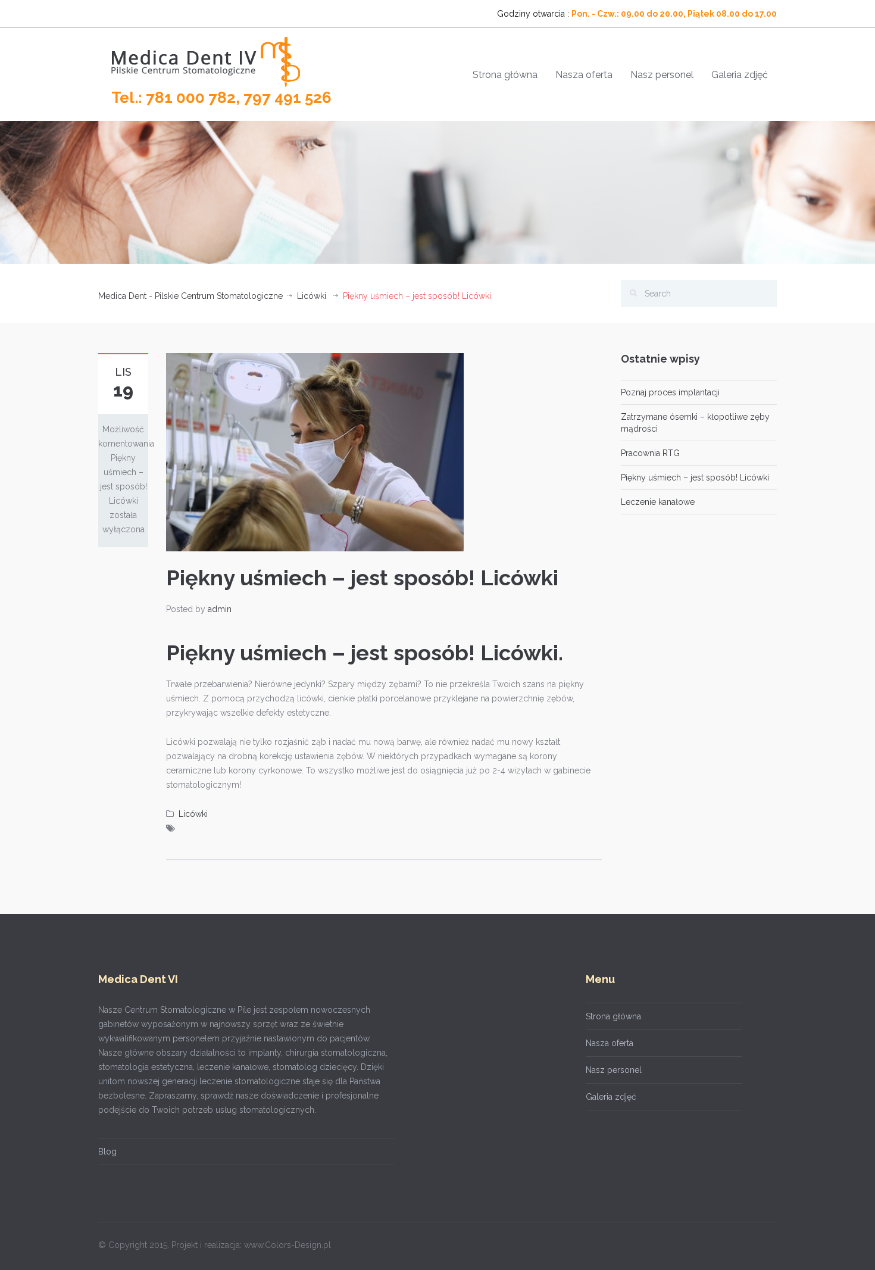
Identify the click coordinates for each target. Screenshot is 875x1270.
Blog (107, 1151)
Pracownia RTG (650, 453)
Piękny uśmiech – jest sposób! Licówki (695, 477)
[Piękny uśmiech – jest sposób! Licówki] (315, 451)
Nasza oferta (583, 74)
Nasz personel (661, 74)
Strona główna (505, 74)
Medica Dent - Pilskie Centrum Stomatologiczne (190, 296)
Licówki (311, 296)
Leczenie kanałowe (658, 502)
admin (220, 609)
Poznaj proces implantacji (670, 392)
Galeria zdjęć (739, 74)
